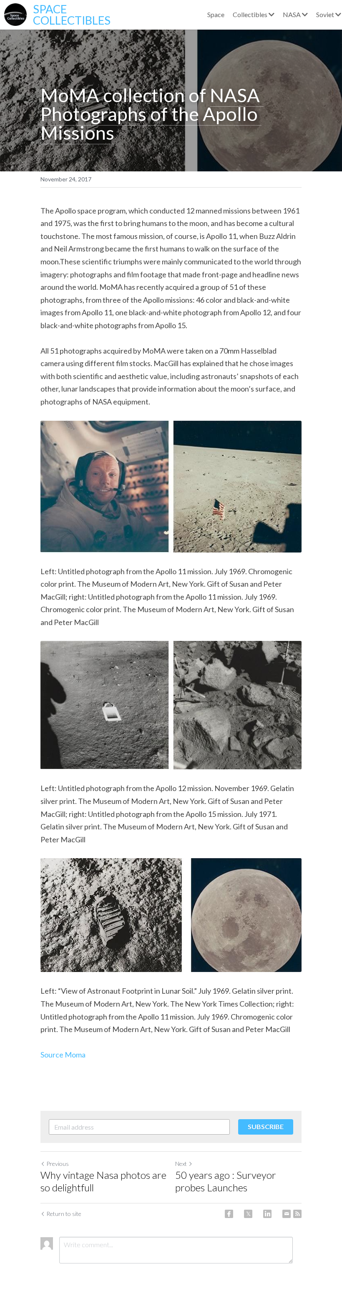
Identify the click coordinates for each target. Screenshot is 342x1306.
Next (181, 1163)
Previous (57, 1163)
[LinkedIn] (267, 1214)
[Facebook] (229, 1214)
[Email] (286, 1214)
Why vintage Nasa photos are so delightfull (103, 1181)
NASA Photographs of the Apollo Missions (152, 114)
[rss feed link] (297, 1214)
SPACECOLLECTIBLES (72, 14)
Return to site (63, 1213)
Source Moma (63, 1054)
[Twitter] (248, 1214)
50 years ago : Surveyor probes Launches (225, 1181)
